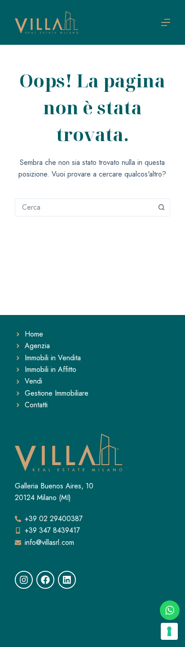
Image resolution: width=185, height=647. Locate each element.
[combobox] (84, 207)
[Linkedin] (67, 580)
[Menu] (165, 22)
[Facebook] (45, 580)
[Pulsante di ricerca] (161, 207)
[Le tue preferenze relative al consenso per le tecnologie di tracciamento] (169, 631)
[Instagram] (24, 580)
